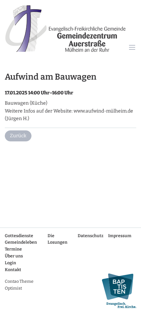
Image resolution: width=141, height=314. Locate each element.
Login (10, 262)
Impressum (119, 235)
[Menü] (132, 48)
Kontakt (13, 269)
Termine (13, 249)
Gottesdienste (19, 235)
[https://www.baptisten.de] (116, 291)
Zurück (18, 136)
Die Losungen (57, 239)
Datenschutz (90, 235)
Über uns (14, 256)
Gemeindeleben (21, 242)
